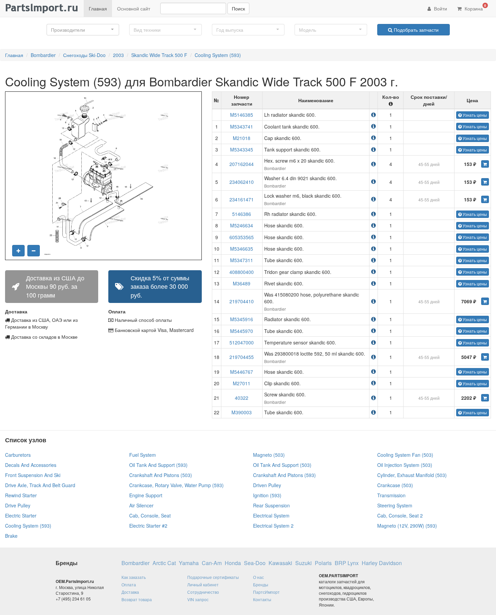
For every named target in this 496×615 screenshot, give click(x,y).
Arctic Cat (164, 563)
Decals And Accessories (30, 465)
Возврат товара (136, 599)
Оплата (128, 584)
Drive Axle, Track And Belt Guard (40, 485)
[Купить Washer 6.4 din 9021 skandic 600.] (485, 182)
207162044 (241, 164)
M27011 (241, 383)
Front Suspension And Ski (32, 475)
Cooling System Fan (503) (405, 454)
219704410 (241, 301)
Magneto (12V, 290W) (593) (407, 525)
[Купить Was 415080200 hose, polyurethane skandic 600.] (485, 301)
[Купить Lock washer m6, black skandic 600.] (485, 199)
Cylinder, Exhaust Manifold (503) (412, 475)
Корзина (474, 7)
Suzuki (303, 563)
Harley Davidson (382, 563)
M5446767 (241, 371)
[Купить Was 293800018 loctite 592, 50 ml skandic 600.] (485, 357)
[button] (83, 29)
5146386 (241, 214)
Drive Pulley (17, 505)
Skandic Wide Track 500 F (159, 55)
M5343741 (241, 126)
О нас (258, 577)
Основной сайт (133, 8)
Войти (440, 8)
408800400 (241, 272)
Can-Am (212, 563)
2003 (118, 55)
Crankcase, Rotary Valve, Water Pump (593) (176, 485)
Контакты (262, 599)
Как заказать (133, 577)
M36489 (241, 283)
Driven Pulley (267, 485)
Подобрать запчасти (415, 29)
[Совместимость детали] (373, 114)
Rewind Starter (21, 495)
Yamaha (189, 563)
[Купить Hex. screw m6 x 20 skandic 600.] (485, 164)
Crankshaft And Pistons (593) (284, 475)
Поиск (238, 8)
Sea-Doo (255, 563)
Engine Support (145, 495)
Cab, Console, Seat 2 (400, 515)
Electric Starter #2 (148, 525)
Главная (98, 8)
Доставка (130, 592)
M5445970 (241, 331)
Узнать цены (474, 115)
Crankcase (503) (395, 485)
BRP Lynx (347, 563)
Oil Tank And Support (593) (158, 465)
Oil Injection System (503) (404, 465)
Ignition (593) (267, 495)
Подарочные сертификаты (213, 577)
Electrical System (271, 515)
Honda (233, 563)
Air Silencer (141, 505)
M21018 (241, 138)
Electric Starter (20, 515)
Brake (11, 535)
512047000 (241, 342)
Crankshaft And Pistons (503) (160, 475)
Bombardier (43, 55)
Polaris (323, 563)
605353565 (241, 237)
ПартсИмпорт (266, 592)
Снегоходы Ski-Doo (84, 55)
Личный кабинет (203, 584)
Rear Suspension (271, 505)
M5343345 (241, 149)
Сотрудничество (203, 592)
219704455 (241, 357)
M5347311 (241, 260)
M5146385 (241, 114)
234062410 (241, 181)
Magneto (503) (269, 454)
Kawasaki (280, 563)
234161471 (241, 199)
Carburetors (18, 454)
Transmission (391, 495)
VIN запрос (198, 599)
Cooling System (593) (218, 55)
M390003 (241, 412)
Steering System (394, 505)
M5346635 (241, 248)
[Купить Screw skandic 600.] (485, 397)
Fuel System (142, 454)
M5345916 (241, 319)
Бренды (260, 584)
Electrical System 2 (273, 525)
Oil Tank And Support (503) (282, 465)
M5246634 (241, 225)
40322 (241, 397)
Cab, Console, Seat (150, 515)
